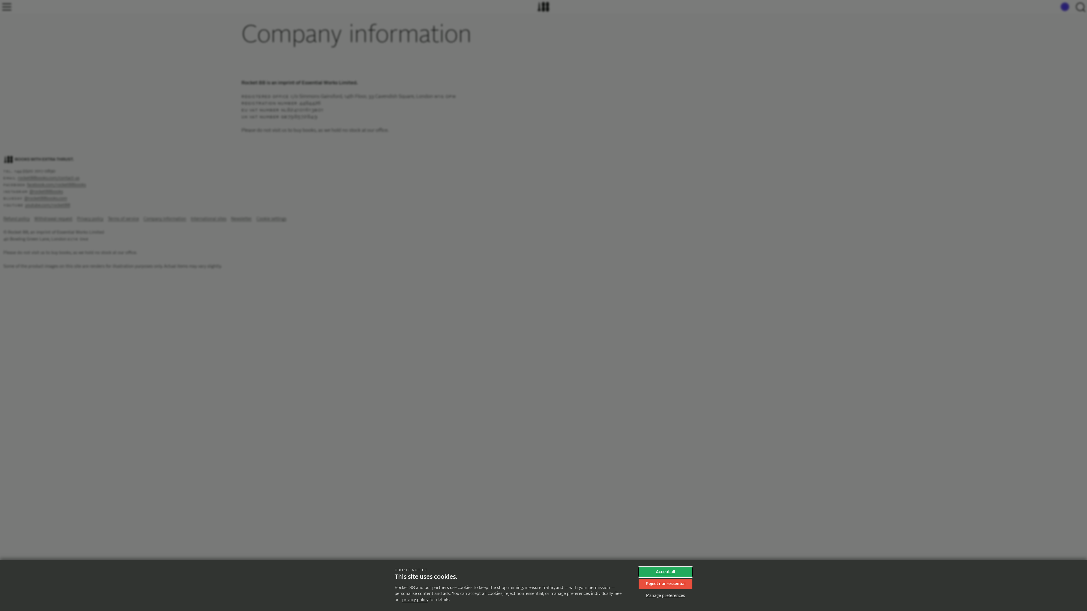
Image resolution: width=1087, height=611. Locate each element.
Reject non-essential (666, 584)
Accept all (665, 572)
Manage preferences (665, 595)
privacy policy (415, 600)
